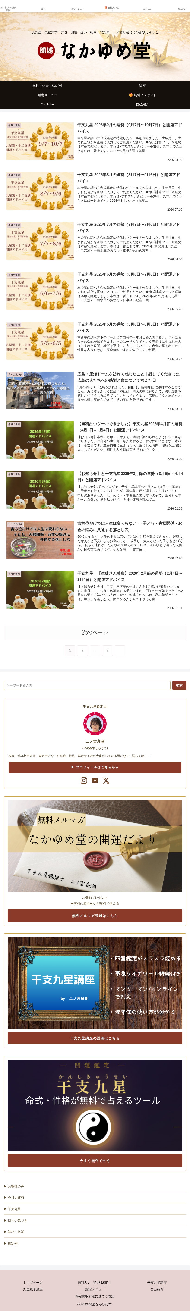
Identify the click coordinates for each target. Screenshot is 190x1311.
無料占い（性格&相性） (95, 1282)
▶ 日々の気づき (15, 1220)
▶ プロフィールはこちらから (95, 767)
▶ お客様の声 (14, 1186)
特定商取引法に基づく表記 (95, 1296)
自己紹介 (159, 1289)
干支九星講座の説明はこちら (95, 1038)
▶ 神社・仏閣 (14, 1232)
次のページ (95, 632)
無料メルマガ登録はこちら (95, 916)
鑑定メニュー (95, 1289)
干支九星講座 (157, 1282)
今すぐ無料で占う (95, 1161)
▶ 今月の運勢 (14, 1197)
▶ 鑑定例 (11, 1243)
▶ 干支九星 (12, 1209)
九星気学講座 (33, 1289)
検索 (179, 685)
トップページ (33, 1282)
